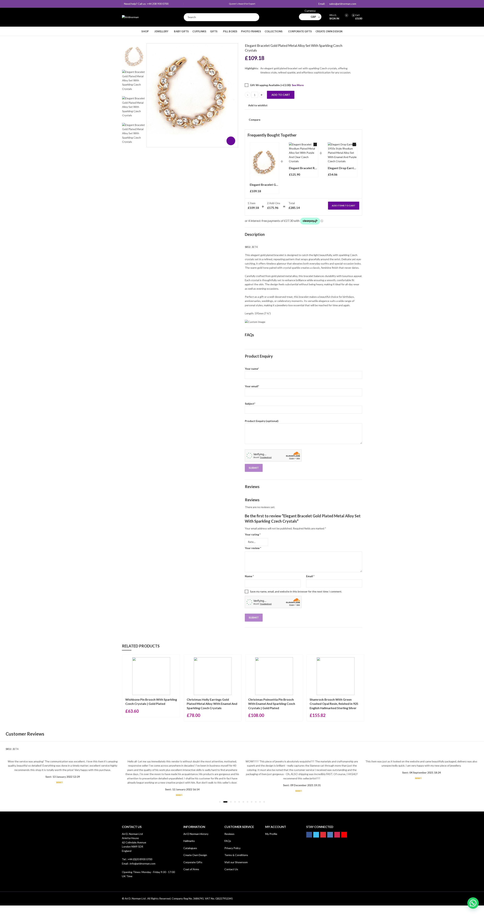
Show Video (230, 141)
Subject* (250, 403)
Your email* (252, 386)
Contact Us (231, 869)
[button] (220, 802)
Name (249, 576)
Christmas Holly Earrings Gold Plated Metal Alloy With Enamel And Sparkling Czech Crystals (210, 704)
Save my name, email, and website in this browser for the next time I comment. (296, 591)
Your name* (252, 368)
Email (310, 576)
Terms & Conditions (236, 855)
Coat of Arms (191, 869)
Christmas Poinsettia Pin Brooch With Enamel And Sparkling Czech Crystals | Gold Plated (270, 704)
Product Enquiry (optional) (261, 421)
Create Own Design (195, 855)
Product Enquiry (259, 356)
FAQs (249, 334)
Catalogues (190, 848)
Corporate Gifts (192, 862)
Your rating (253, 534)
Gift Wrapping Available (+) (270, 85)
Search (254, 17)
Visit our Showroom (236, 862)
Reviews (252, 486)
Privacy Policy (232, 848)
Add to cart (280, 94)
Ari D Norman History (195, 833)
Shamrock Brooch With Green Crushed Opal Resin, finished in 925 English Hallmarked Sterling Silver (332, 704)
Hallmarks (189, 840)
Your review (253, 548)
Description (255, 234)
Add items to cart (343, 205)
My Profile (271, 833)
